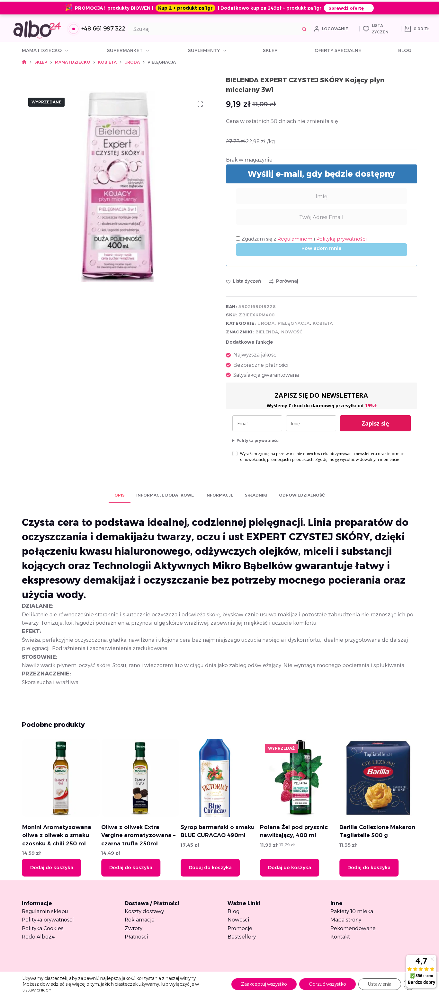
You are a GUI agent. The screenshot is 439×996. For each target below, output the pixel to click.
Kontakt (340, 937)
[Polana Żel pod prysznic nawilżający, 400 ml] (299, 778)
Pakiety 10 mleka (351, 911)
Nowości (238, 920)
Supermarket (125, 50)
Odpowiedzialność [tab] (302, 495)
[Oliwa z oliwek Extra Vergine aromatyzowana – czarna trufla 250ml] (140, 778)
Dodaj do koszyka (51, 867)
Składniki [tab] (256, 495)
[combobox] (213, 28)
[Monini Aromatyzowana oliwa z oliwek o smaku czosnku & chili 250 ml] (61, 778)
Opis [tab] (119, 495)
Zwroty (133, 928)
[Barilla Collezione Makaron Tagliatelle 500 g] (378, 778)
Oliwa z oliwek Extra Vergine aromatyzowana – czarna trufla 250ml (138, 835)
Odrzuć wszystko (327, 984)
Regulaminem (295, 239)
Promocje (240, 928)
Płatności (136, 937)
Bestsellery (242, 937)
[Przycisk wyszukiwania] (304, 29)
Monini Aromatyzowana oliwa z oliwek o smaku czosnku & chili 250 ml (56, 835)
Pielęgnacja (294, 323)
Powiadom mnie (321, 248)
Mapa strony (345, 920)
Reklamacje (140, 920)
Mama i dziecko (42, 50)
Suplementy (204, 50)
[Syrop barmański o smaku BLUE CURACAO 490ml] (219, 778)
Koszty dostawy (144, 911)
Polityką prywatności (341, 239)
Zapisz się (375, 423)
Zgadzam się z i (303, 239)
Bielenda (266, 331)
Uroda (265, 323)
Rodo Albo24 (38, 937)
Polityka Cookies (43, 928)
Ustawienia (379, 984)
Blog (404, 50)
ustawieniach (36, 990)
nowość (292, 331)
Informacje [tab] (219, 495)
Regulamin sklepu (45, 911)
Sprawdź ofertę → (348, 8)
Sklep (270, 50)
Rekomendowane (353, 928)
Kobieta (323, 323)
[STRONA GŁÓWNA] (24, 62)
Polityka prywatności (258, 440)
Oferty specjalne (338, 50)
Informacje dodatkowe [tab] (165, 495)
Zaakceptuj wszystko (264, 984)
